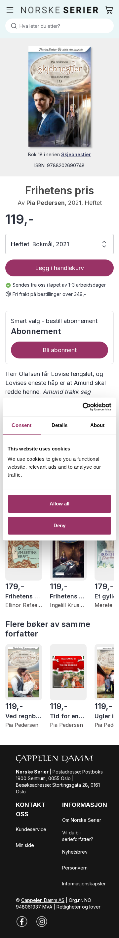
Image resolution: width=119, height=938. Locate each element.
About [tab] (97, 425)
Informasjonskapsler (84, 883)
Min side (25, 845)
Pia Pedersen (45, 202)
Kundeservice (31, 829)
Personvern (75, 867)
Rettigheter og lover (78, 907)
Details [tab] (60, 425)
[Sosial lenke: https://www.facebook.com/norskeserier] (22, 921)
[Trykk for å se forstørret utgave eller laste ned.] (59, 96)
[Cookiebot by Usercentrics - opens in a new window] (84, 406)
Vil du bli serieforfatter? (77, 836)
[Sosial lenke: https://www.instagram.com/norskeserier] (42, 921)
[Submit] (12, 26)
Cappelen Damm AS (42, 900)
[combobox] (59, 26)
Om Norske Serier (81, 820)
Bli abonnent (60, 350)
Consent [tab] (21, 425)
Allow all (60, 503)
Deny (59, 525)
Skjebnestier (76, 154)
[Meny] (10, 10)
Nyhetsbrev (75, 852)
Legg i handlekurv (59, 267)
